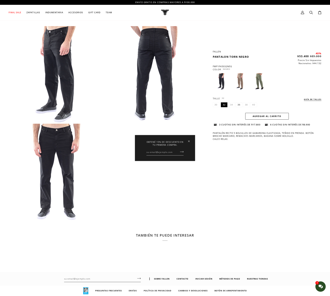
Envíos (133, 290)
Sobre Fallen (162, 278)
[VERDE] (259, 82)
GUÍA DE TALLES (312, 99)
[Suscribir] (181, 152)
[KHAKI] (241, 82)
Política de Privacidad (157, 290)
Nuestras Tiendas (257, 278)
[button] (33, 12)
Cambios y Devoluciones (193, 290)
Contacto (182, 278)
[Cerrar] (190, 139)
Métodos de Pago (229, 278)
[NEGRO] (222, 82)
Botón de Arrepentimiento (230, 290)
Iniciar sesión (203, 278)
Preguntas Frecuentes (108, 290)
